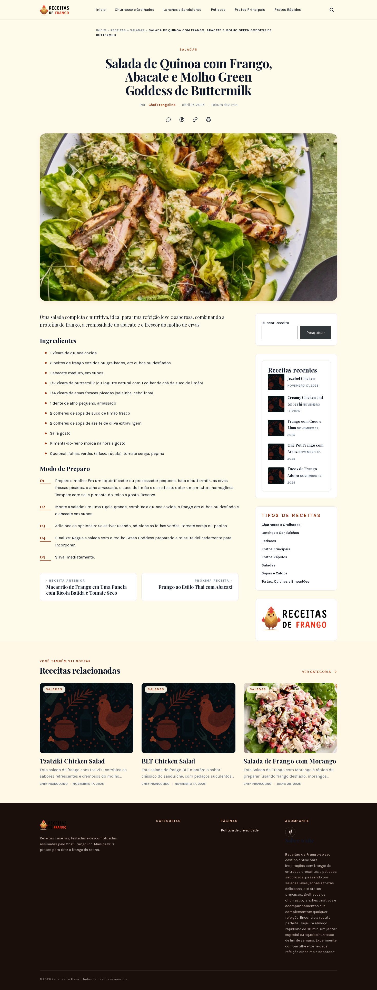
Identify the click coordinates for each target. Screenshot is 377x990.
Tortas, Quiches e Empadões (285, 581)
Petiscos (218, 9)
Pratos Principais (250, 9)
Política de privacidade (240, 830)
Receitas (118, 30)
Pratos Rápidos (287, 9)
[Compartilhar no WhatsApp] (168, 119)
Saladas (137, 30)
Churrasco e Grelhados (134, 9)
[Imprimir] (208, 119)
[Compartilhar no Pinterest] (181, 119)
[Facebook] (290, 832)
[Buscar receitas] (331, 9)
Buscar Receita (275, 322)
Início (101, 9)
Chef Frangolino (161, 105)
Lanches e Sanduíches (182, 9)
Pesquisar (315, 332)
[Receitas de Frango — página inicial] (55, 9)
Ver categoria (316, 672)
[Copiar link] (195, 119)
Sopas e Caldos (274, 573)
